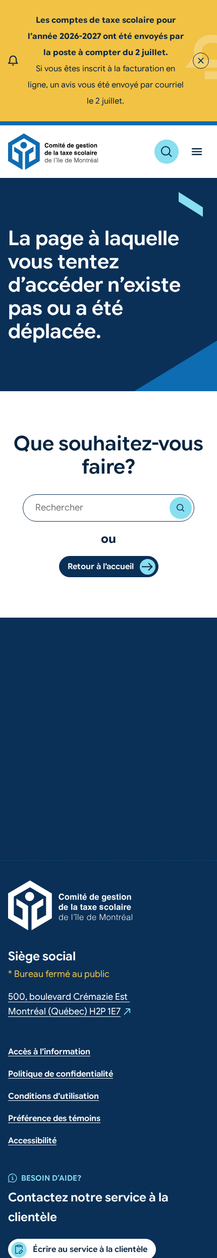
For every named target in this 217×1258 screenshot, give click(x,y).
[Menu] (197, 151)
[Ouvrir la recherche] (166, 151)
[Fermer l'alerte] (201, 61)
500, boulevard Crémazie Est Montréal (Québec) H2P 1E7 (70, 1005)
